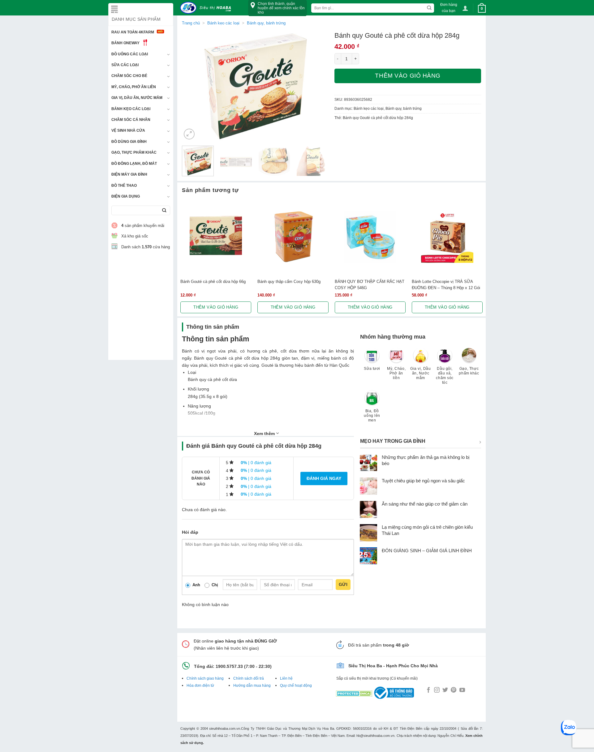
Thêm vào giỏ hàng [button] (215, 307)
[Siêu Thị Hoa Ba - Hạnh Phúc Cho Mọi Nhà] (207, 8)
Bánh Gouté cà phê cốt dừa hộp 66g (213, 281)
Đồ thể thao (124, 185)
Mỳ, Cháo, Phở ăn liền (133, 87)
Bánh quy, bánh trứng (266, 23)
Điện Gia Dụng (125, 196)
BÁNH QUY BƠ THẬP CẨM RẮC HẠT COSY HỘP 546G (369, 284)
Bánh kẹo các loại (130, 109)
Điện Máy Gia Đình (129, 174)
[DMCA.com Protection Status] (354, 692)
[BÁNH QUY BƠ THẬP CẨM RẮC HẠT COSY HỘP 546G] (370, 237)
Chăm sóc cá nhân (130, 120)
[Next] (317, 86)
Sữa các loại (125, 65)
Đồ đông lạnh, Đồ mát (134, 163)
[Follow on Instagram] (437, 690)
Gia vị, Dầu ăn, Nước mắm (136, 98)
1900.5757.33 (229, 666)
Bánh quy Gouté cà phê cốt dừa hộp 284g (378, 118)
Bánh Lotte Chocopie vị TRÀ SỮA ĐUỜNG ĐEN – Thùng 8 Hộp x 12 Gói (446, 284)
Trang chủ (191, 23)
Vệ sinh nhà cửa (128, 130)
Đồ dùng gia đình (129, 141)
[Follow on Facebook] (428, 690)
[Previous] (192, 86)
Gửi (343, 584)
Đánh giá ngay (324, 478)
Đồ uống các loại (129, 54)
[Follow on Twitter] (445, 690)
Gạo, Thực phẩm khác (134, 152)
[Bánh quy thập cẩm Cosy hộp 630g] (293, 237)
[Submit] (164, 210)
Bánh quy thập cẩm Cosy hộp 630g (289, 281)
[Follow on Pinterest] (453, 690)
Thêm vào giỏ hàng (408, 75)
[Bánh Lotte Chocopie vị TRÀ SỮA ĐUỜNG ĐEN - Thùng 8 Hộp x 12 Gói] (447, 237)
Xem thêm (265, 433)
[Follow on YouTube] (462, 690)
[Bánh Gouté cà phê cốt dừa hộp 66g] (216, 237)
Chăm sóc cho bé (129, 76)
